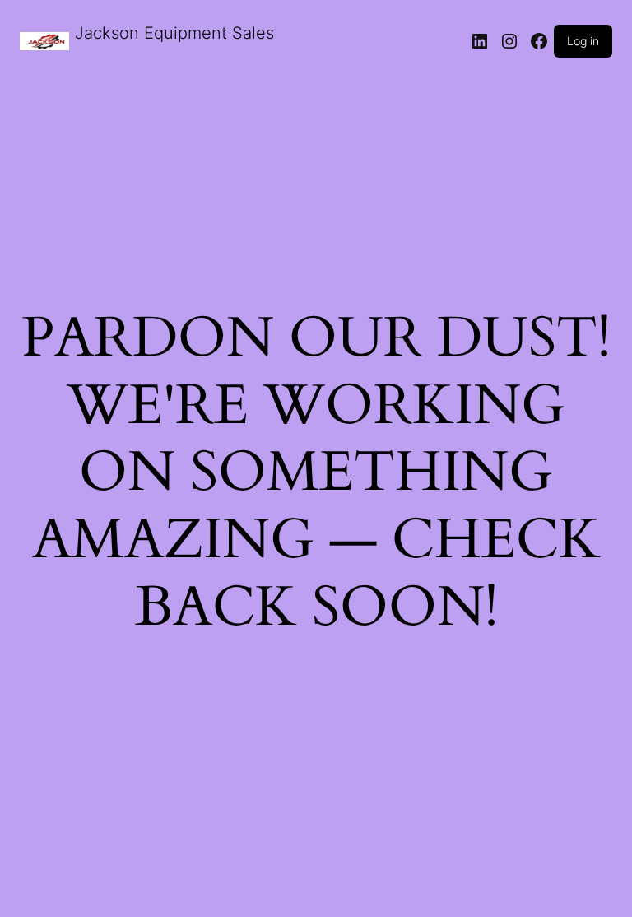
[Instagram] (509, 41)
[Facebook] (539, 41)
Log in (583, 41)
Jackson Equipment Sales (174, 33)
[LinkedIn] (480, 41)
